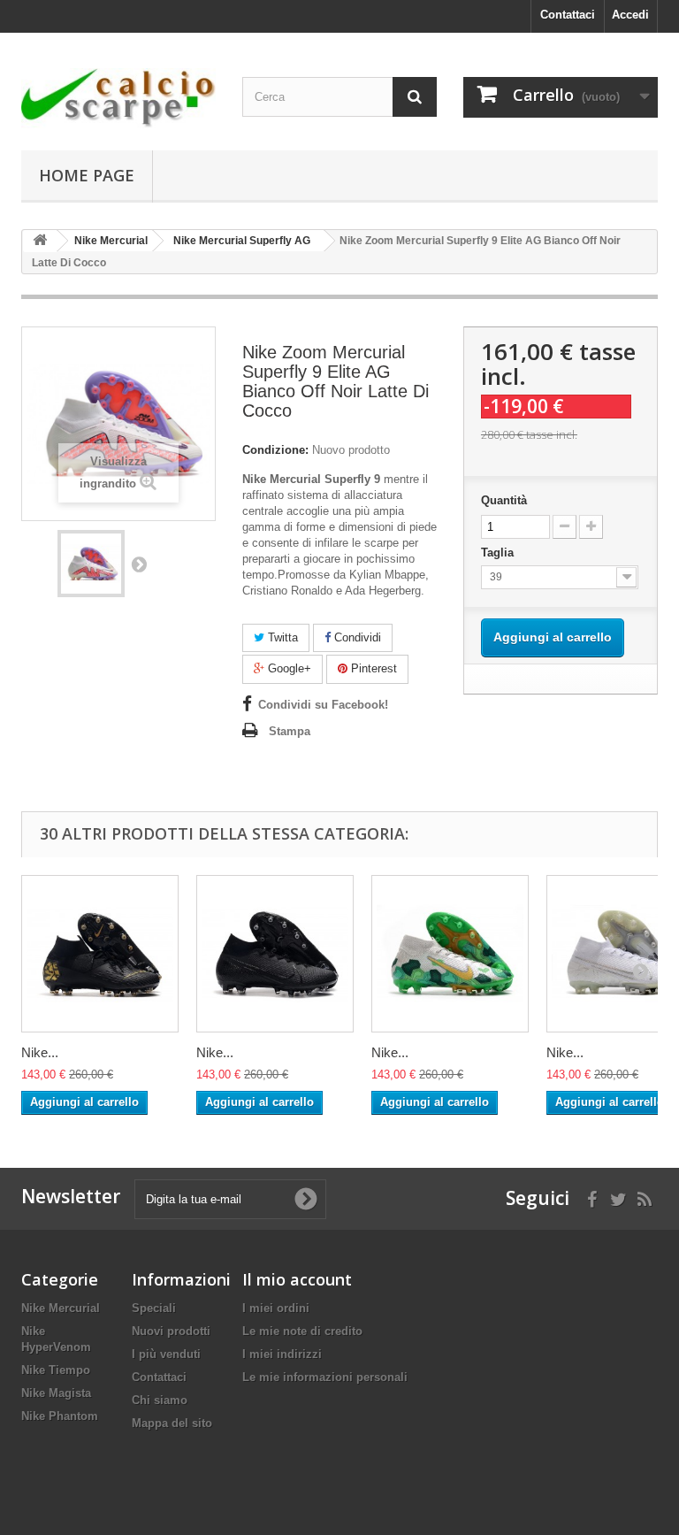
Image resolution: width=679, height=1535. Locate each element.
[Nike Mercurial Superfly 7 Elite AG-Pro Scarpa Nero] (275, 953)
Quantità (504, 500)
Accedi (630, 14)
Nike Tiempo (55, 1370)
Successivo (139, 563)
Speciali (154, 1308)
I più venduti (166, 1354)
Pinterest (372, 668)
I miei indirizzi (282, 1354)
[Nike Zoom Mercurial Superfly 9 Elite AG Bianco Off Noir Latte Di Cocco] (91, 563)
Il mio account (297, 1279)
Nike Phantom (59, 1416)
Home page (86, 175)
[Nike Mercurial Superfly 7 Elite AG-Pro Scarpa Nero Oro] (100, 953)
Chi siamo (159, 1400)
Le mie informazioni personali (325, 1377)
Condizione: (275, 450)
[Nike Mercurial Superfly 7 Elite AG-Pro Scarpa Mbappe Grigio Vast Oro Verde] (450, 953)
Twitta (281, 637)
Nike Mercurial (60, 1308)
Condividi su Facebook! (323, 704)
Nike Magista (56, 1393)
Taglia (499, 552)
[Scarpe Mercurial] (118, 98)
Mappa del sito (172, 1423)
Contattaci (567, 14)
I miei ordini (275, 1308)
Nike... (39, 1052)
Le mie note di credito (302, 1331)
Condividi (356, 637)
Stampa (289, 731)
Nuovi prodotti (171, 1331)
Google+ (287, 668)
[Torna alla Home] (40, 241)
